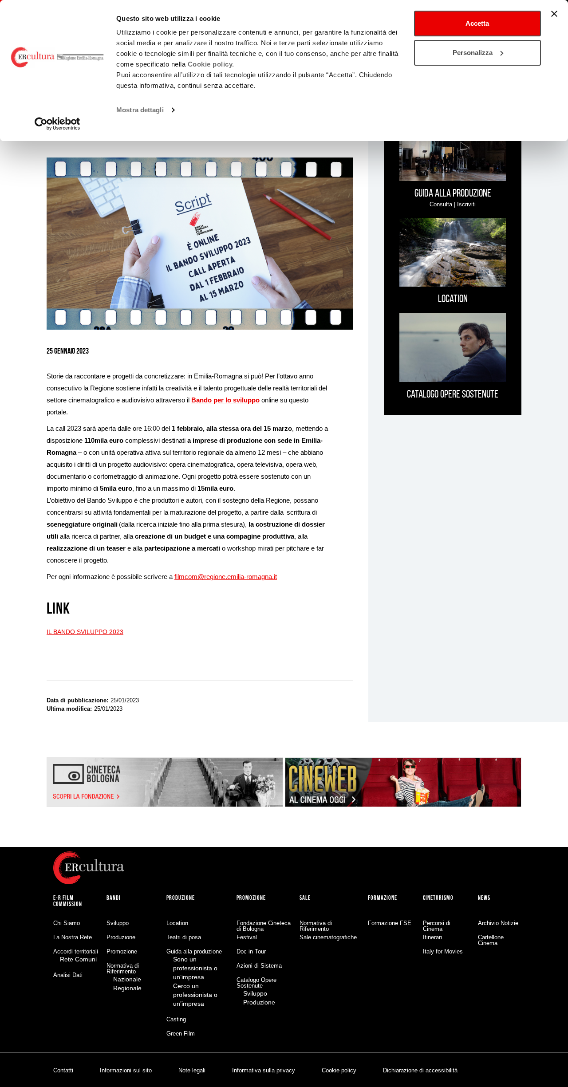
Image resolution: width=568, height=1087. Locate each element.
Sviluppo (117, 923)
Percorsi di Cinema (436, 926)
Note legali (191, 1070)
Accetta (477, 23)
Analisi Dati (68, 975)
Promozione (121, 951)
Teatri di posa (183, 937)
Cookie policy (339, 1070)
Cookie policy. (211, 64)
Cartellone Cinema (491, 940)
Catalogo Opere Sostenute (256, 983)
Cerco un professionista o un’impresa (195, 994)
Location (177, 923)
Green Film (180, 1033)
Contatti (63, 1070)
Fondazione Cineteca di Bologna (264, 926)
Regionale (127, 988)
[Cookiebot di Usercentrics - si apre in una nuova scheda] (57, 123)
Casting (176, 1019)
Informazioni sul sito (126, 1070)
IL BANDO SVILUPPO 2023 (85, 631)
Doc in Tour (251, 951)
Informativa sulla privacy (263, 1070)
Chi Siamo (66, 923)
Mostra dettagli (140, 110)
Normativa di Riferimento (122, 968)
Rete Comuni (78, 959)
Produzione (120, 937)
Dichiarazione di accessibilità (420, 1070)
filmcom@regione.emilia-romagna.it (225, 576)
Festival (247, 937)
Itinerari (432, 937)
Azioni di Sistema (259, 965)
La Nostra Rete (72, 937)
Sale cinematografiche (328, 937)
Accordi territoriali (75, 951)
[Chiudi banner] (554, 14)
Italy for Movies (443, 951)
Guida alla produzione (194, 951)
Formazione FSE (389, 923)
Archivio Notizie (498, 923)
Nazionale (127, 979)
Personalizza (473, 52)
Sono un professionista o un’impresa (195, 968)
